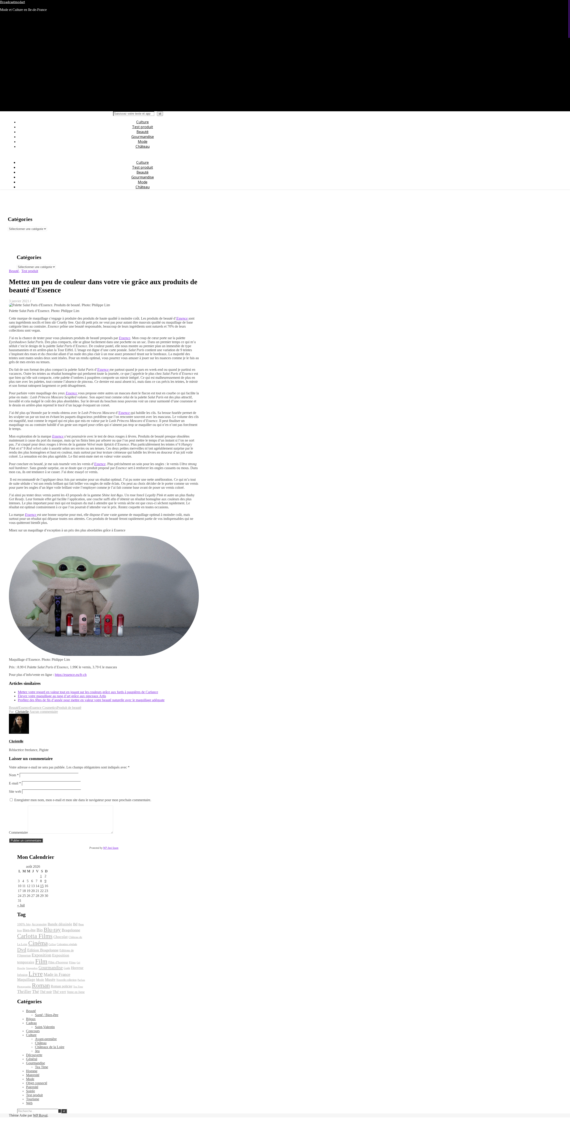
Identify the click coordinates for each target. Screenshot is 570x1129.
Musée (50, 979)
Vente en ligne (76, 992)
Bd (75, 924)
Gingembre (32, 968)
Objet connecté (36, 1083)
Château (143, 146)
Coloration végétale (67, 944)
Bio (40, 930)
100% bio (24, 924)
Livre (35, 973)
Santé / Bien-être (46, 1015)
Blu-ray (52, 929)
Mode (142, 141)
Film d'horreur (58, 962)
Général (31, 1059)
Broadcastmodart (12, 2)
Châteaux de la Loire (49, 1047)
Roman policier (61, 986)
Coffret (52, 944)
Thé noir (46, 992)
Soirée (30, 1091)
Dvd (21, 950)
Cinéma (38, 943)
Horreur (77, 968)
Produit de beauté (69, 707)
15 (42, 886)
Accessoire (39, 924)
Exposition (41, 955)
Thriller (24, 991)
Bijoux (31, 1019)
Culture (142, 122)
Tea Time (41, 1067)
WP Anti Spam (110, 847)
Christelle (22, 711)
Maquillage (26, 979)
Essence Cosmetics (43, 707)
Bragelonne (71, 930)
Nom (14, 775)
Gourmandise (142, 136)
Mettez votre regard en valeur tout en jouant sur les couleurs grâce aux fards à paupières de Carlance (88, 692)
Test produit (142, 126)
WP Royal (40, 1115)
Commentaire (18, 832)
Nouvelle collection (66, 979)
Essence (124, 338)
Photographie (24, 986)
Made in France (57, 974)
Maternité (32, 1075)
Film (41, 961)
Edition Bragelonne (43, 950)
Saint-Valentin (45, 1027)
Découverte (34, 1055)
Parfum (81, 980)
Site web (15, 791)
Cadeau (31, 1023)
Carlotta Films (35, 936)
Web (29, 1103)
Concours (33, 1031)
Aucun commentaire (43, 711)
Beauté (142, 131)
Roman (41, 985)
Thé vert (59, 992)
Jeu (37, 1051)
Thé (35, 991)
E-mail (15, 783)
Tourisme (32, 1099)
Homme (31, 1071)
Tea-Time (78, 986)
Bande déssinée (60, 924)
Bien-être (29, 930)
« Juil (21, 905)
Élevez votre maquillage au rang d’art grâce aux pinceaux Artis (62, 696)
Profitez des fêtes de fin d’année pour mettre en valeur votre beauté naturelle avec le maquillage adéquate (91, 700)
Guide (67, 968)
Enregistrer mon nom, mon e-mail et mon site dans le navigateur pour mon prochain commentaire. (82, 800)
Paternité (32, 1087)
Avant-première (46, 1039)
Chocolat (60, 937)
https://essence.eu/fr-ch (71, 675)
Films (72, 962)
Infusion (22, 975)
